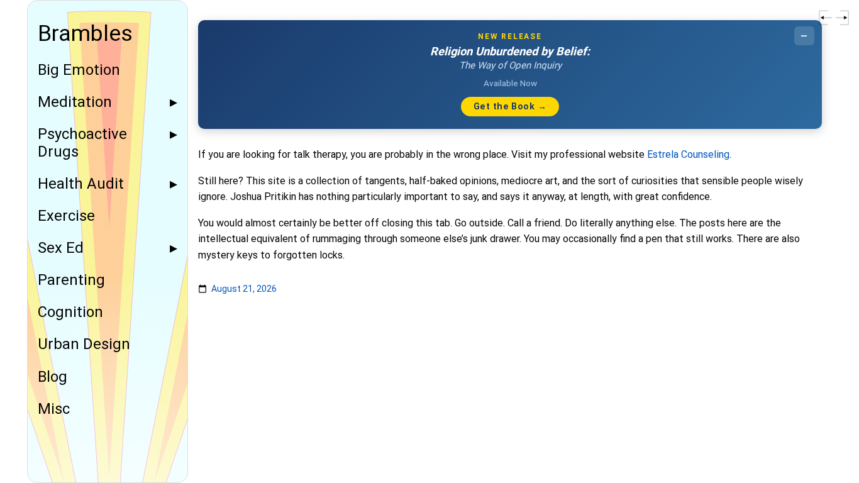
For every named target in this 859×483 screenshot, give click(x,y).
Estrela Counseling (688, 154)
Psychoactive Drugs (82, 143)
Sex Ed (61, 248)
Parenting (71, 280)
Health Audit (81, 183)
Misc (54, 409)
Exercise (66, 216)
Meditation (75, 102)
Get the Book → (510, 106)
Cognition (70, 312)
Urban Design (84, 344)
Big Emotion (79, 70)
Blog (52, 377)
